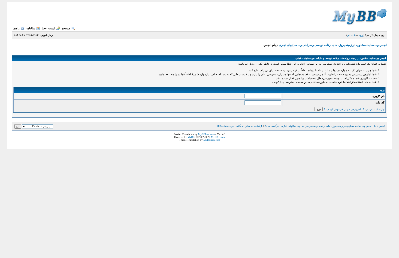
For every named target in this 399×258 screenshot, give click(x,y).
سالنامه (30, 28)
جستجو (66, 28)
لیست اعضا (48, 28)
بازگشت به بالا (271, 125)
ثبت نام (351, 35)
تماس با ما (379, 125)
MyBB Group (218, 137)
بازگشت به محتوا (253, 125)
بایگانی (239, 125)
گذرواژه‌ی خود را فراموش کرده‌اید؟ (342, 109)
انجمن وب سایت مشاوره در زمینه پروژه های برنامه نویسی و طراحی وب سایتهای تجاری (333, 45)
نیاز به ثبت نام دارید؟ (373, 109)
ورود (361, 35)
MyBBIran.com (206, 134)
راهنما (16, 28)
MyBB (190, 137)
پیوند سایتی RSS (225, 125)
